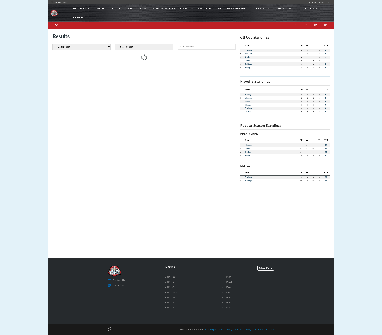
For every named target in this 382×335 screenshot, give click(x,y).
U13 (306, 25)
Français (314, 2)
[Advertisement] (285, 213)
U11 (296, 25)
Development (262, 8)
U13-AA (171, 297)
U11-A (170, 282)
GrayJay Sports (60, 2)
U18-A (227, 302)
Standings (100, 8)
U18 (325, 25)
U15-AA (228, 282)
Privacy (270, 329)
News (143, 8)
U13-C (227, 277)
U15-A (54, 25)
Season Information (163, 8)
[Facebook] (88, 17)
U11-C (170, 287)
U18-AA (228, 297)
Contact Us (284, 8)
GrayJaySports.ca (213, 329)
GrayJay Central (232, 329)
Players (85, 8)
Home (73, 8)
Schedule (130, 8)
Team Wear (77, 17)
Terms (261, 329)
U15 (315, 25)
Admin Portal (265, 268)
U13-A (170, 302)
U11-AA (171, 277)
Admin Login (325, 2)
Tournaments (305, 8)
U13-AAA (172, 292)
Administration (189, 8)
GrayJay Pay (249, 329)
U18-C (227, 307)
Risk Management (238, 8)
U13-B (170, 307)
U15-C (227, 292)
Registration (213, 8)
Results (116, 8)
